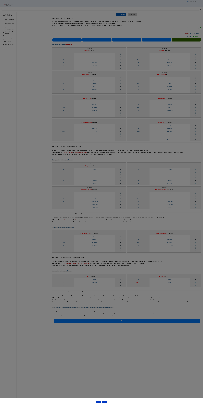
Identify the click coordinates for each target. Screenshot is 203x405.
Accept (98, 402)
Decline (104, 402)
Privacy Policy (116, 399)
